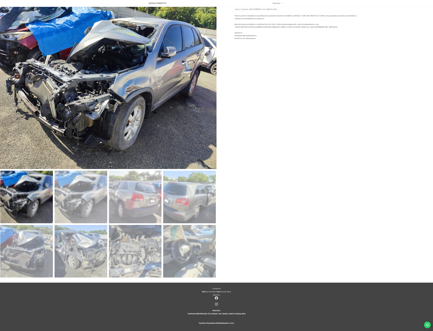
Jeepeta (245, 9)
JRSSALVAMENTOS (157, 3)
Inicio (237, 9)
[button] (427, 325)
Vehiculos (276, 3)
